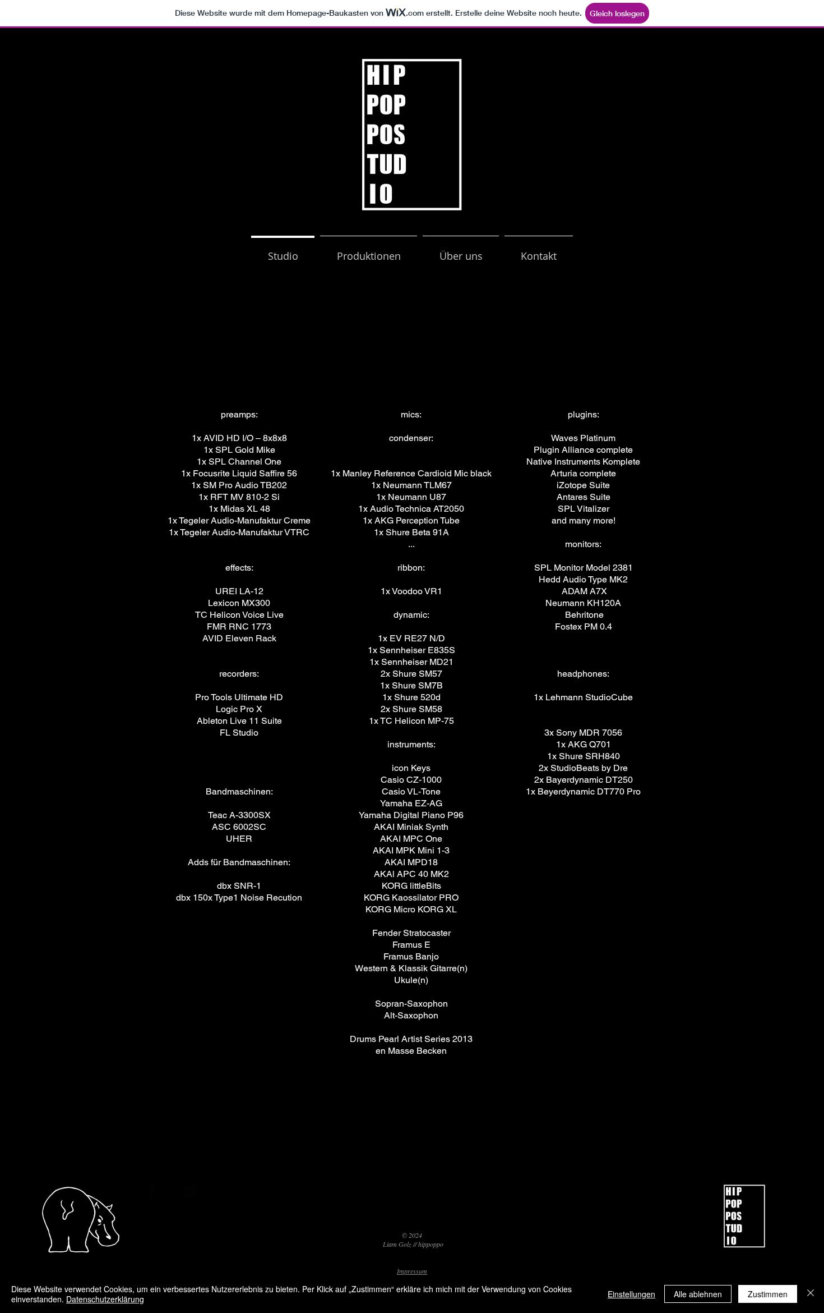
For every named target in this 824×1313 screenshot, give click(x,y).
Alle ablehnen (698, 1294)
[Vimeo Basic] (190, 1192)
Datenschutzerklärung (105, 1299)
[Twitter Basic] (171, 1192)
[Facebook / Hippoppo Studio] (384, 1217)
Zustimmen (768, 1294)
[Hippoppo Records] (467, 1217)
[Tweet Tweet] (412, 1217)
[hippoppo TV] (439, 1217)
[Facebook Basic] (152, 1192)
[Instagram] (357, 1217)
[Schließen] (810, 1294)
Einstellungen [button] (631, 1294)
